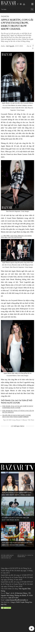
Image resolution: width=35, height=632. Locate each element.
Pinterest (33, 48)
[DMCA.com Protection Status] (6, 607)
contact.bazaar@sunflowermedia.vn (16, 600)
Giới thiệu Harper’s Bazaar (7, 555)
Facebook (18, 4)
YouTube (24, 4)
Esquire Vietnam (21, 556)
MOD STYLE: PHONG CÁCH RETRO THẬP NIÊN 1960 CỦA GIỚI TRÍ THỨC (16, 236)
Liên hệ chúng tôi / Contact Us (25, 555)
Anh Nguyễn (10, 46)
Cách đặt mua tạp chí (6, 556)
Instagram (21, 4)
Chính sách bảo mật (6, 558)
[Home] (31, 628)
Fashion (5, 16)
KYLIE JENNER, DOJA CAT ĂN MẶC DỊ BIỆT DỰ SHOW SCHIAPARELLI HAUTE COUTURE (17, 407)
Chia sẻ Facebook (33, 46)
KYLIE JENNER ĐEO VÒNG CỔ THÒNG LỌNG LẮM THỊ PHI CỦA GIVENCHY (18, 411)
